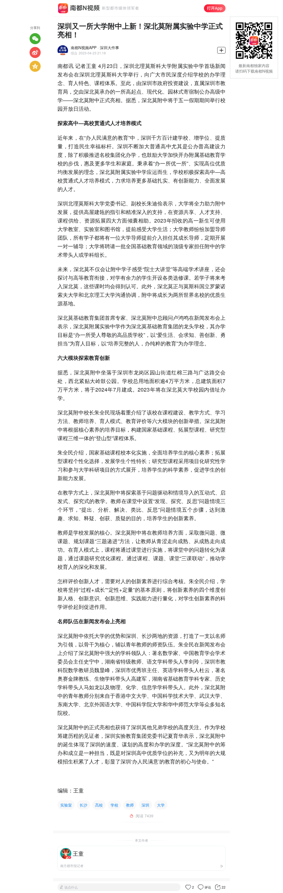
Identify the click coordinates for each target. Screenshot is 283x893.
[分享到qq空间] (35, 66)
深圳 (145, 805)
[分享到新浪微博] (35, 52)
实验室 (66, 805)
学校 (114, 805)
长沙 (83, 805)
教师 (130, 805)
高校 (99, 805)
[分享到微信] (35, 38)
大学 (161, 805)
